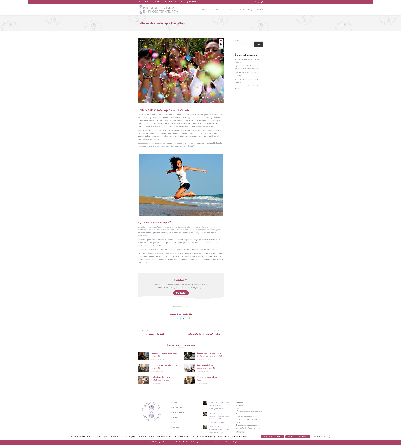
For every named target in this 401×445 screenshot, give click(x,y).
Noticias (142, 40)
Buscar (237, 40)
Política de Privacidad (221, 442)
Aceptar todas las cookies (272, 436)
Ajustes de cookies (320, 436)
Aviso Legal (233, 442)
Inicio (175, 402)
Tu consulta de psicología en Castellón (208, 378)
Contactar (181, 293)
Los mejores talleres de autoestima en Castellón (206, 366)
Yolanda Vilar (178, 407)
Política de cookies (198, 436)
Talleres (176, 417)
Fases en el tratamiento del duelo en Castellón (164, 354)
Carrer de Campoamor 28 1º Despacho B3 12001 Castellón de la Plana (162, 2)
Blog (174, 422)
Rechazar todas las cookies (297, 436)
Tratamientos (178, 412)
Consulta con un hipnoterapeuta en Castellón (164, 366)
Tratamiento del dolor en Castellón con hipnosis (161, 378)
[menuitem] (203, 9)
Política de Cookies (207, 442)
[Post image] (143, 356)
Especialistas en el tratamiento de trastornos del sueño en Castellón (210, 354)
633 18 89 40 (192, 2)
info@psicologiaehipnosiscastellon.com (249, 411)
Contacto (176, 427)
